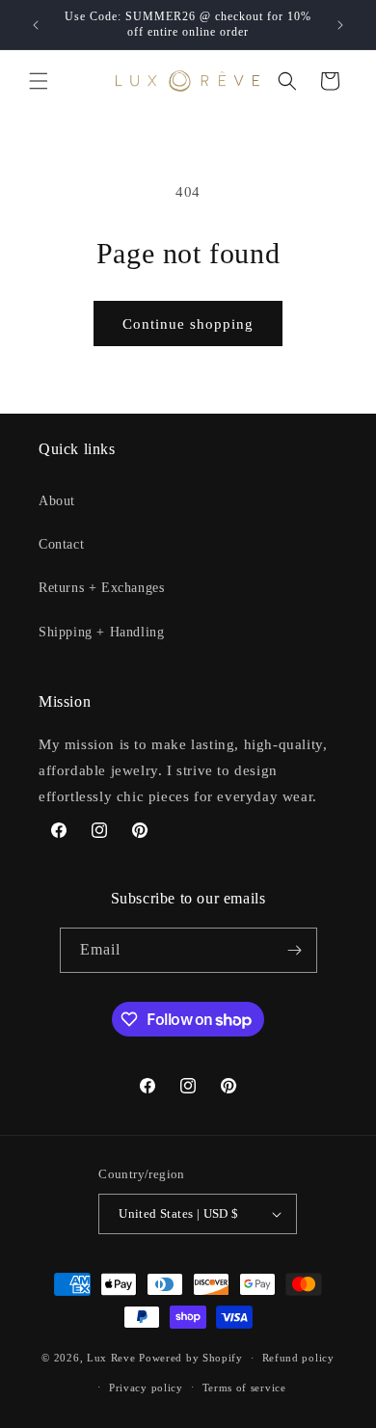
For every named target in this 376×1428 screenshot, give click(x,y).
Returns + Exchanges (101, 587)
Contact (61, 544)
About (57, 501)
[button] (38, 81)
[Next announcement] (340, 25)
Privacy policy (146, 1387)
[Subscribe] (295, 950)
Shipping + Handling (101, 632)
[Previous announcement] (35, 25)
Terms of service (244, 1387)
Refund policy (298, 1357)
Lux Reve (111, 1357)
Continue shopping (188, 324)
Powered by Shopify (191, 1357)
